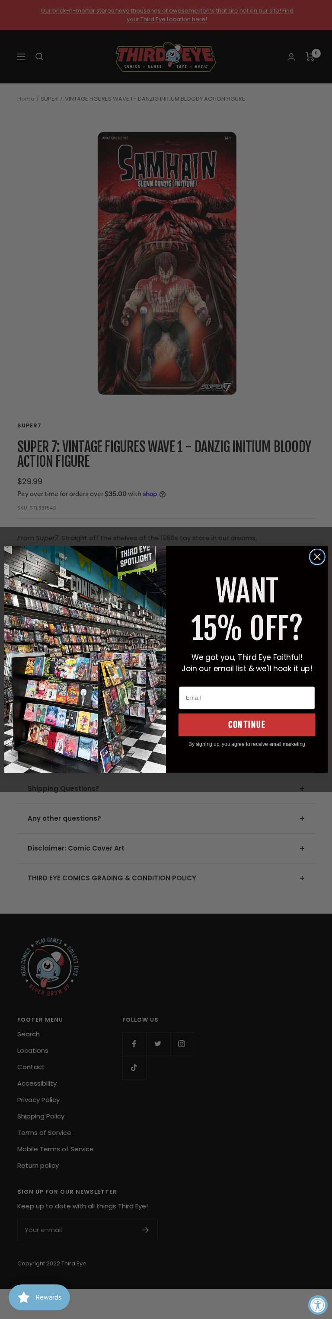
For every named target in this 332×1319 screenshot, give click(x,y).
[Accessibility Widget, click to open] (318, 1305)
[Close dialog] (317, 557)
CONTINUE (246, 725)
